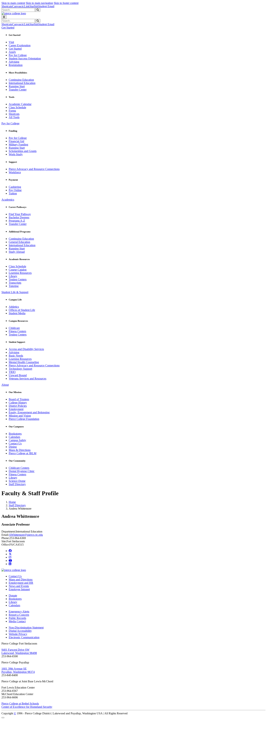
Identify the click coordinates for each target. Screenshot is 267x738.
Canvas (16, 6)
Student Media (17, 313)
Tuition (13, 193)
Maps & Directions (20, 450)
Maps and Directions (21, 579)
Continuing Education (21, 79)
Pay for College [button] (10, 123)
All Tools (14, 117)
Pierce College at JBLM (22, 453)
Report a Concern (19, 614)
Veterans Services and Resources (27, 378)
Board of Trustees (19, 399)
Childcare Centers (19, 467)
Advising (14, 61)
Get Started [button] (7, 27)
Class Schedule (17, 107)
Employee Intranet (19, 589)
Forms (12, 110)
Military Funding (18, 144)
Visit (11, 42)
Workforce (15, 172)
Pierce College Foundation (24, 418)
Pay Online (15, 190)
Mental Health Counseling (24, 362)
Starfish (33, 6)
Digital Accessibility (20, 630)
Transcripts (15, 282)
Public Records (17, 618)
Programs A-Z (17, 220)
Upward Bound (18, 375)
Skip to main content (13, 3)
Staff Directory (17, 484)
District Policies (18, 405)
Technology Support (20, 368)
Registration (16, 65)
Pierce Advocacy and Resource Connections (34, 169)
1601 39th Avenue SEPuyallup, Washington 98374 (18, 670)
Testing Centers (18, 279)
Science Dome (17, 480)
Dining (13, 446)
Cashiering (15, 186)
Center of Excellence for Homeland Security (26, 706)
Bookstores (15, 433)
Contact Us (15, 443)
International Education (22, 83)
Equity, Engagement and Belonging (29, 412)
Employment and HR (21, 582)
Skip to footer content (66, 3)
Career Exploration (20, 45)
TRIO (12, 372)
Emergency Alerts (19, 611)
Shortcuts (6, 6)
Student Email (46, 6)
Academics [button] (7, 199)
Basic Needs (16, 355)
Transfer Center (18, 89)
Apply (12, 51)
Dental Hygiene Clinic (22, 471)
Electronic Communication (24, 637)
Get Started (15, 48)
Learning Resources (20, 272)
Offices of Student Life (22, 310)
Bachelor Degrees (19, 217)
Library (13, 276)
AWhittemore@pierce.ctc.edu (26, 534)
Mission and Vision (20, 415)
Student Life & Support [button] (14, 292)
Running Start (17, 86)
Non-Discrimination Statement (26, 627)
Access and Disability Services (26, 349)
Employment (16, 409)
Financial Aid (16, 141)
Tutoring (14, 286)
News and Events (19, 586)
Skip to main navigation (39, 3)
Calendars (14, 436)
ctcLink (25, 6)
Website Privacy (18, 634)
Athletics (14, 306)
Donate (13, 595)
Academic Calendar (20, 104)
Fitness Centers (17, 331)
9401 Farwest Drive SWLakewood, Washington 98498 (19, 651)
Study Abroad (17, 251)
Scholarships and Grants (23, 151)
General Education (19, 242)
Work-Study (16, 154)
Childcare (14, 328)
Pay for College (18, 55)
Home (12, 502)
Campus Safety (17, 440)
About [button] (5, 384)
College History (18, 402)
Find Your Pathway (20, 214)
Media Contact (17, 621)
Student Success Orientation (25, 58)
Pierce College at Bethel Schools (20, 703)
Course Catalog (18, 269)
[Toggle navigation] (4, 17)
